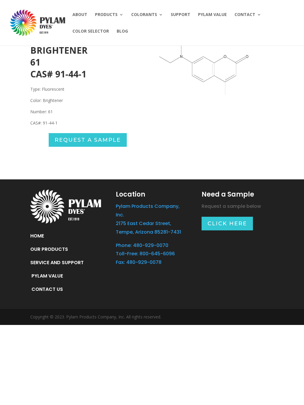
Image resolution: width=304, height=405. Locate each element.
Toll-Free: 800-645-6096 (145, 253)
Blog (122, 31)
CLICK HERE (227, 223)
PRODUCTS (106, 14)
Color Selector (90, 31)
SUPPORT (180, 14)
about (79, 14)
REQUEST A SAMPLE (88, 140)
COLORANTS (144, 14)
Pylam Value (212, 14)
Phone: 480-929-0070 (142, 245)
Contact (245, 14)
